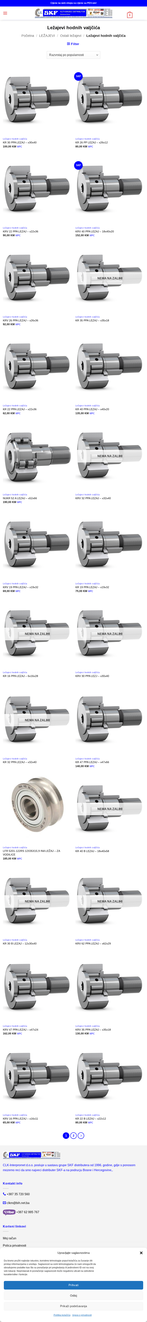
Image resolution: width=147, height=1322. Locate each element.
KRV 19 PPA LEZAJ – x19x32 (20, 587)
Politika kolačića (62, 1315)
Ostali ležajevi (70, 36)
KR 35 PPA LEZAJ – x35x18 (92, 320)
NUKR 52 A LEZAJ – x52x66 (20, 498)
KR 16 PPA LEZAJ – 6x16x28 (20, 676)
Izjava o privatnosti (82, 1315)
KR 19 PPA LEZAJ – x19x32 (92, 587)
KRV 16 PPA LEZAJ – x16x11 (20, 1118)
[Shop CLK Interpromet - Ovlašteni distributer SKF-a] (74, 13)
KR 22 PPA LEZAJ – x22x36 (20, 409)
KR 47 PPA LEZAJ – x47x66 (92, 762)
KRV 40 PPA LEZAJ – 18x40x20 (94, 231)
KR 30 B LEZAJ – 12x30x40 (20, 943)
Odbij (73, 1295)
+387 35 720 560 (18, 1194)
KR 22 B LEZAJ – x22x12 (90, 1118)
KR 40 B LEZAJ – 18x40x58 (92, 851)
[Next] (81, 1135)
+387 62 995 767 (27, 1212)
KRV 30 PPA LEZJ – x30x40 (92, 676)
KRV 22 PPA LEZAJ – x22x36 (20, 231)
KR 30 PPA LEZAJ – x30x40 (20, 142)
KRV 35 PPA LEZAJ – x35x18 (93, 1029)
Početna (27, 36)
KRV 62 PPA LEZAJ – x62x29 (93, 943)
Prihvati (74, 1285)
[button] (141, 1253)
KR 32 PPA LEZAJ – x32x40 (20, 762)
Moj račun (9, 1238)
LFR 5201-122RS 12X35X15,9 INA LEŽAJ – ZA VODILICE (31, 852)
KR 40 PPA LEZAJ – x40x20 (92, 409)
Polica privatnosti (14, 1245)
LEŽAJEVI (47, 36)
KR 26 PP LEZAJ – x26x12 (91, 142)
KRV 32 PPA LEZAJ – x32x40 (93, 498)
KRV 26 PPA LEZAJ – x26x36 (20, 320)
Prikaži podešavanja (73, 1306)
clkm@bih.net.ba (18, 1203)
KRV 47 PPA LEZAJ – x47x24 (20, 1029)
